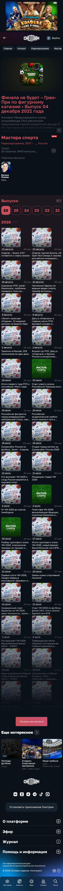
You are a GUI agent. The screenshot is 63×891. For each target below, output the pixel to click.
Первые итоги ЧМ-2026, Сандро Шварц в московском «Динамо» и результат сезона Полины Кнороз (15, 580)
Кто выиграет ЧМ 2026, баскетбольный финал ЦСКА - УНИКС (13, 643)
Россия (43, 143)
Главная (8, 48)
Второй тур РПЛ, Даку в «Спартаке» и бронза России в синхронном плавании (44, 355)
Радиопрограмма (40, 48)
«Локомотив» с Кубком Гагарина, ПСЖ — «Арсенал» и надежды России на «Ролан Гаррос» (46, 677)
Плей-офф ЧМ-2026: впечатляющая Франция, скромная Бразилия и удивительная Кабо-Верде (46, 513)
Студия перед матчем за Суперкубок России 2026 (45, 448)
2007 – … (31, 143)
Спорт (5, 148)
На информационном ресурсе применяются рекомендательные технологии (24, 864)
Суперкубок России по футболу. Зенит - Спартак (15, 448)
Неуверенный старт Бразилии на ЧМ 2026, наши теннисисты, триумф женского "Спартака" (15, 612)
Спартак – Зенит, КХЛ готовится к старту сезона (15, 254)
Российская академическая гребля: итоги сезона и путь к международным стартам (45, 418)
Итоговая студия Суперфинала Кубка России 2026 (12, 709)
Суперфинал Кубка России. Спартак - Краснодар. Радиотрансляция (46, 709)
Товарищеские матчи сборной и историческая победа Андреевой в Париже (45, 644)
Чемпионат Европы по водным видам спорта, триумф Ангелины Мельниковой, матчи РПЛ (46, 289)
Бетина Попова (5, 176)
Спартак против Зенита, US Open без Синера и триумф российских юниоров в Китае (46, 257)
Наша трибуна (50, 760)
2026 (15, 221)
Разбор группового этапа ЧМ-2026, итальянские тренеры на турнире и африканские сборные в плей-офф (14, 547)
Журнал (10, 841)
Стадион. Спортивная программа (28, 763)
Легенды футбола (6, 762)
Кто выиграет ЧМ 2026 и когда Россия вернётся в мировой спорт (14, 479)
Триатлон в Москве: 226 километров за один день (15, 352)
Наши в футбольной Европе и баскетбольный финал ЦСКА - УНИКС (16, 676)
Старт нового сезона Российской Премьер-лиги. (47, 385)
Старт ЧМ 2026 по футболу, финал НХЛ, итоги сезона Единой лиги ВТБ (46, 611)
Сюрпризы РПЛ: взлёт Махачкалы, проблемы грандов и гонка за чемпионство (13, 289)
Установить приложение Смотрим (31, 807)
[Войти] (49, 38)
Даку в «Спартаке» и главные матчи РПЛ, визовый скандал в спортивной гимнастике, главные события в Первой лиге (46, 325)
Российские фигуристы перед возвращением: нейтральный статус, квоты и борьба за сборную (16, 418)
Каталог (22, 48)
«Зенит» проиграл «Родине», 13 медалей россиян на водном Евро (14, 321)
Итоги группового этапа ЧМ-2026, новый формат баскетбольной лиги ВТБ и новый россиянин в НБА (46, 546)
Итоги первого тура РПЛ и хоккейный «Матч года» (15, 385)
